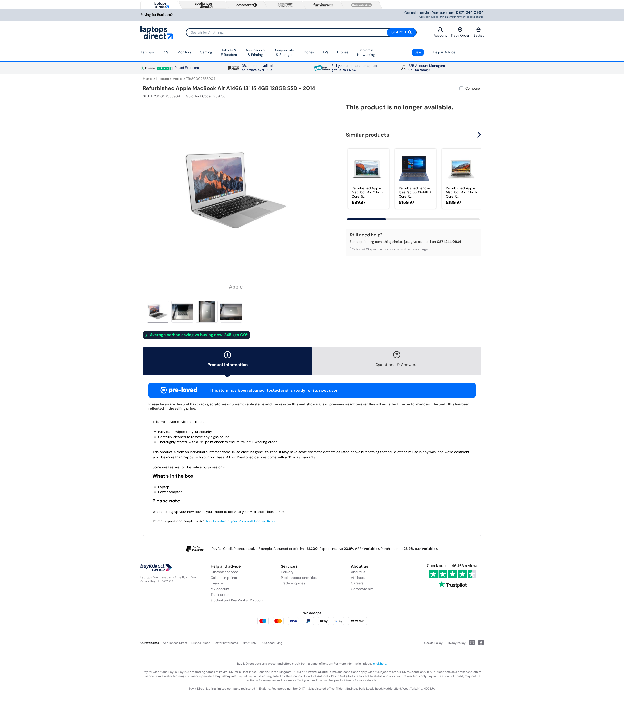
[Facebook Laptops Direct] (479, 644)
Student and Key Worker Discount (237, 600)
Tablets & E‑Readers (229, 52)
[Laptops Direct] (160, 5)
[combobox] (301, 32)
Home (147, 78)
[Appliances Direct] (203, 5)
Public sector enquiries (299, 577)
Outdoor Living (272, 643)
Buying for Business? (156, 15)
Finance (217, 583)
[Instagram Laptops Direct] (470, 644)
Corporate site (362, 589)
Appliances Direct (175, 643)
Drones (342, 52)
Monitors (184, 52)
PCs (166, 52)
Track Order (460, 35)
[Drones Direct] (246, 5)
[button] (325, 187)
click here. (380, 664)
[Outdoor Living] (360, 5)
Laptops (147, 52)
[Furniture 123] (322, 5)
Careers (357, 583)
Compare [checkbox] (472, 88)
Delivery (287, 572)
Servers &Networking (366, 52)
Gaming (206, 52)
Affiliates (358, 577)
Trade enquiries (293, 583)
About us (358, 572)
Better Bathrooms (226, 643)
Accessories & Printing (255, 52)
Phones (308, 52)
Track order (220, 594)
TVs (325, 52)
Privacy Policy (456, 643)
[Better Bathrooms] (284, 5)
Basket (478, 35)
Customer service (224, 572)
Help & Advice (444, 52)
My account (220, 589)
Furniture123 (250, 643)
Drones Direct (200, 643)
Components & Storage (283, 52)
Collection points (224, 577)
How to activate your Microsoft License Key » (240, 521)
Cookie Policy (433, 643)
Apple (177, 78)
